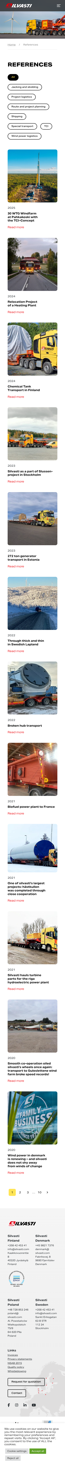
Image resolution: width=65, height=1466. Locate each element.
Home (12, 44)
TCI (46, 126)
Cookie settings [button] (17, 1451)
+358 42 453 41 (17, 1245)
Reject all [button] (13, 1458)
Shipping (16, 116)
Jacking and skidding (24, 87)
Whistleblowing (17, 1371)
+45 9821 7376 (44, 1245)
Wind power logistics (24, 136)
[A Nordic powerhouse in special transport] (19, 5)
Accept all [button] (38, 1451)
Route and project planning (28, 106)
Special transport (22, 126)
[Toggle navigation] (59, 5)
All (13, 77)
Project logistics (21, 97)
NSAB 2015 (15, 1363)
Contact (16, 1393)
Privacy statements (20, 1359)
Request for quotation (26, 1382)
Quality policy (16, 1367)
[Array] (9, 1405)
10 (39, 1192)
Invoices (13, 1355)
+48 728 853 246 (18, 1309)
